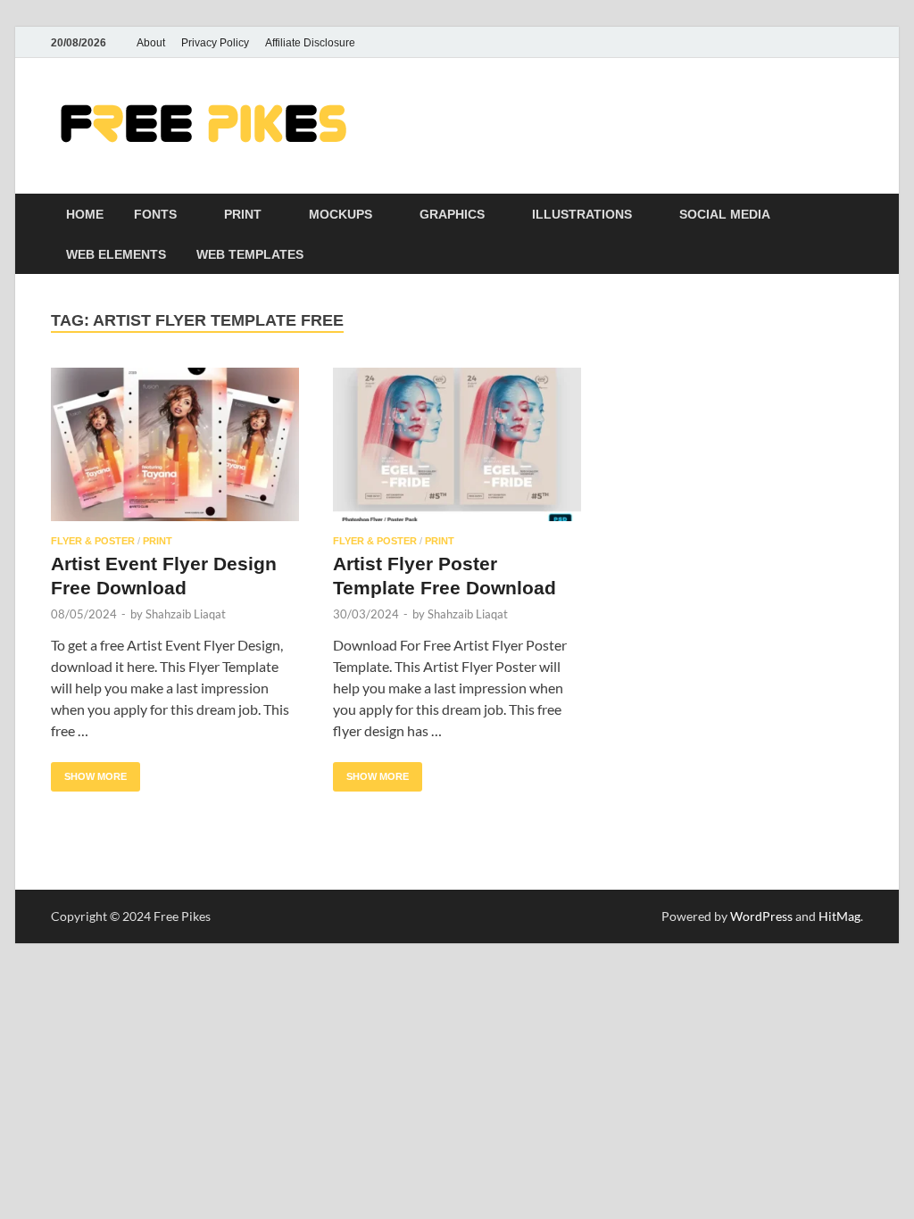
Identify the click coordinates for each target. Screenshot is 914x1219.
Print (243, 214)
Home (85, 214)
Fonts (155, 214)
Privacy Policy (215, 43)
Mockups (340, 214)
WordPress (761, 916)
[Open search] (854, 215)
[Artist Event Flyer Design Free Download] (175, 444)
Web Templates (249, 254)
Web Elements (116, 254)
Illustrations (582, 214)
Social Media (724, 214)
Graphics (452, 214)
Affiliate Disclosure (310, 43)
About (151, 43)
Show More (89, 772)
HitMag (839, 916)
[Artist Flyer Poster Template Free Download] (457, 444)
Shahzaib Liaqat (185, 614)
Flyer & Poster (93, 540)
